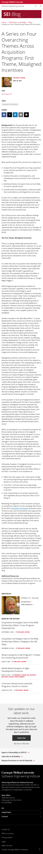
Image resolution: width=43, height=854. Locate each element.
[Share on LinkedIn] (15, 114)
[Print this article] (26, 114)
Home (4, 22)
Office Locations (8, 833)
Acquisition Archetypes (19, 508)
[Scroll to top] (40, 849)
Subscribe (21, 738)
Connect (5, 816)
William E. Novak (24, 632)
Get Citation (6, 94)
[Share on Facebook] (4, 114)
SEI (3, 808)
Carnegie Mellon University (18, 849)
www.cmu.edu (7, 845)
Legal (4, 841)
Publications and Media (17, 22)
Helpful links (6, 812)
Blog (30, 22)
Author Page (25, 602)
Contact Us (6, 829)
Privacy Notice (7, 837)
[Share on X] (9, 114)
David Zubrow (19, 677)
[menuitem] (14, 6)
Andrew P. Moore (20, 675)
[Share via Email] (20, 114)
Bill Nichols (31, 675)
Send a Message (26, 604)
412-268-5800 (7, 802)
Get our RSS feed (22, 743)
